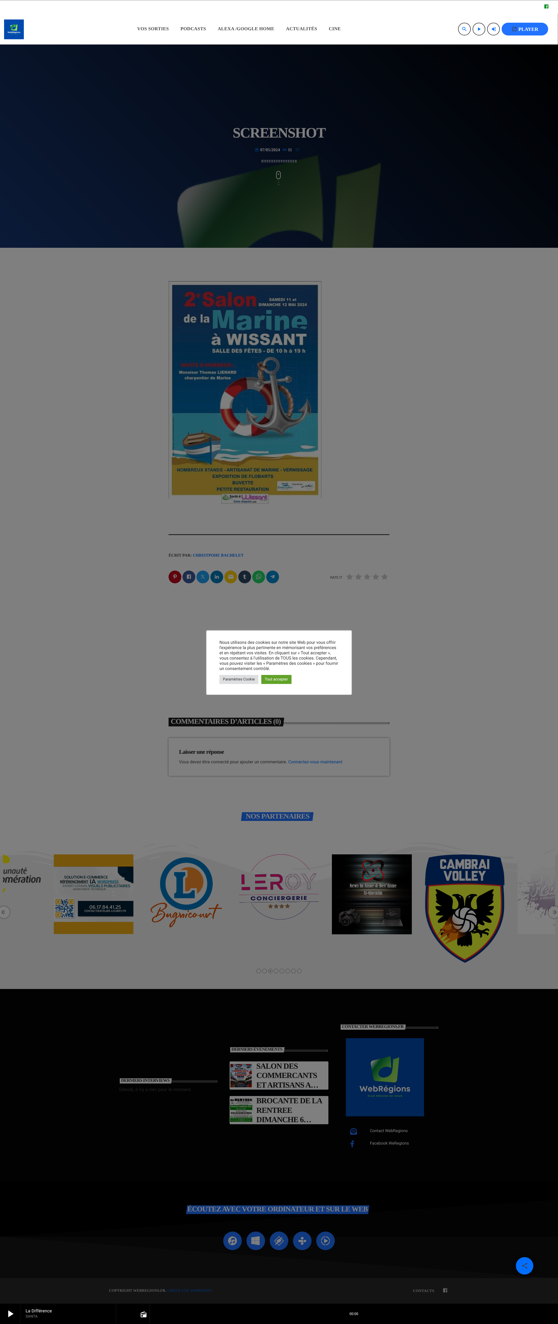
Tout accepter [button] (276, 679)
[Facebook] (546, 7)
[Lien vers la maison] (14, 29)
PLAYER (525, 29)
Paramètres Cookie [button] (239, 679)
